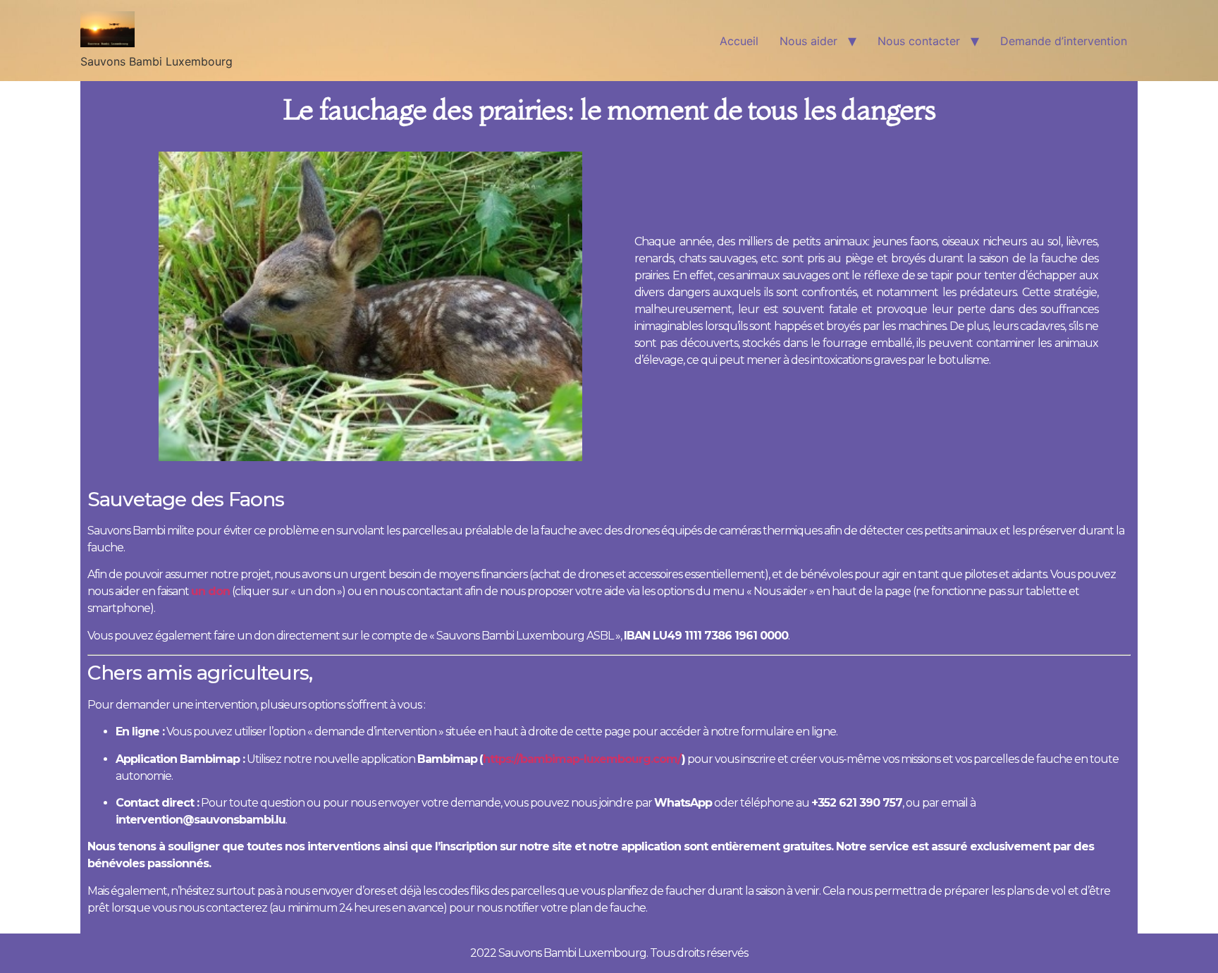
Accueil (739, 41)
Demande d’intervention (1063, 41)
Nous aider (808, 41)
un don (210, 591)
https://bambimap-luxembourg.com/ (582, 759)
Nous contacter (919, 41)
